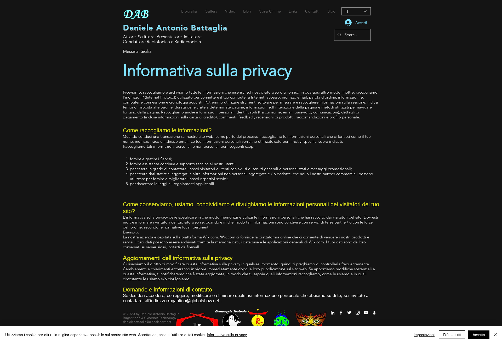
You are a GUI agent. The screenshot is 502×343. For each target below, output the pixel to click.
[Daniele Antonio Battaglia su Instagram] (357, 312)
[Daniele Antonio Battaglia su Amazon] (374, 312)
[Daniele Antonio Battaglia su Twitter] (349, 312)
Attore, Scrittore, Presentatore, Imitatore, (163, 36)
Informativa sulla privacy (227, 334)
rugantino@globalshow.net (193, 300)
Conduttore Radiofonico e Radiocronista (162, 41)
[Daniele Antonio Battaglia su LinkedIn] (332, 312)
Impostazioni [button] (424, 334)
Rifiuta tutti (452, 334)
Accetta (479, 334)
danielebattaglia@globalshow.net (147, 322)
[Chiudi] (496, 334)
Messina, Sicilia (137, 51)
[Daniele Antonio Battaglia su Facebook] (341, 312)
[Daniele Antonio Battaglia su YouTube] (366, 312)
